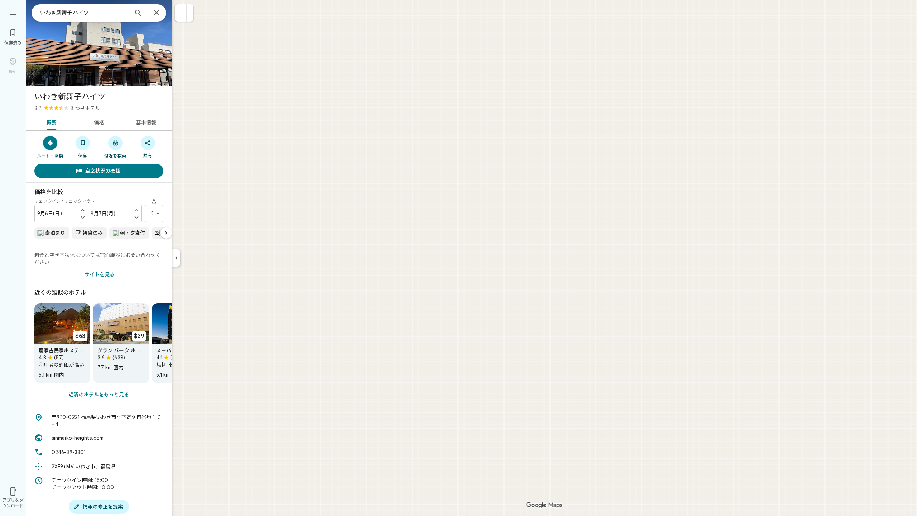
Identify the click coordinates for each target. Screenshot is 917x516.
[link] (62, 343)
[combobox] (84, 12)
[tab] (50, 121)
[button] (181, 13)
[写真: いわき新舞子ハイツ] (99, 43)
